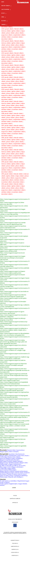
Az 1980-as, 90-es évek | (19, 465)
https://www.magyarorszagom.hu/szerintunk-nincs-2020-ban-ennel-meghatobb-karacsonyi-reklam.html (14, 375)
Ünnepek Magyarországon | (7, 472)
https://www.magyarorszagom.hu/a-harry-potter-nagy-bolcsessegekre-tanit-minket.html (15, 421)
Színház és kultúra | (12, 474)
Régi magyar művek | (5, 467)
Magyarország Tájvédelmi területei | (10, 462)
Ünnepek (3, 24)
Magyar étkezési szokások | (7, 471)
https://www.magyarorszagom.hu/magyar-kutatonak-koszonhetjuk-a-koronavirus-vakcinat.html (13, 257)
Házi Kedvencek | (20, 454)
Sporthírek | (12, 454)
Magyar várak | (24, 462)
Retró (3, 13)
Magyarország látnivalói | (7, 460)
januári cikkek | (9, 29)
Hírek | (14, 450)
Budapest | (20, 477)
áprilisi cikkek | (16, 31)
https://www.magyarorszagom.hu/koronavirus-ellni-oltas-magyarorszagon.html (14, 379)
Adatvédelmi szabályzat (15, 498)
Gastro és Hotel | (4, 475)
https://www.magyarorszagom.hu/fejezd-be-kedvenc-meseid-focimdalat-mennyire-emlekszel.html (13, 365)
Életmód (3, 20)
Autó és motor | (22, 474)
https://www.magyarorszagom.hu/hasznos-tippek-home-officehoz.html (13, 250)
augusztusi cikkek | (7, 35)
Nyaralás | (17, 460)
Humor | (12, 475)
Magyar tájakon (5, 5)
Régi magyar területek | (6, 461)
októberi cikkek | (6, 37)
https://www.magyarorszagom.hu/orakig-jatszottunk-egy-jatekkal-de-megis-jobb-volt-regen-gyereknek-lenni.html (13, 341)
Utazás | (27, 455)
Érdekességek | (4, 477)
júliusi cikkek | (20, 33)
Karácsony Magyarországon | (8, 458)
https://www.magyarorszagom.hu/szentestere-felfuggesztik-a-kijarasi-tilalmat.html (14, 406)
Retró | (11, 451)
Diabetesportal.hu (15, 546)
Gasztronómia (5, 9)
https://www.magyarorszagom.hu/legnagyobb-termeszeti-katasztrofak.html (14, 396)
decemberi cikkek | (7, 27)
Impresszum (15, 502)
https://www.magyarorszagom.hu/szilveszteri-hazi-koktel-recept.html (14, 436)
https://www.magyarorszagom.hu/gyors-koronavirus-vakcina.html (12, 312)
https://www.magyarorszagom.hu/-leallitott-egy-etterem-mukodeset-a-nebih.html (15, 357)
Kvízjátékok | (19, 458)
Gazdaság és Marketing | (21, 475)
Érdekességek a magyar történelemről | (10, 464)
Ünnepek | (16, 451)
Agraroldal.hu (15, 555)
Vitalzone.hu (15, 543)
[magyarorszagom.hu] (22, 2)
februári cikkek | (19, 29)
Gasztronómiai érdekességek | (8, 470)
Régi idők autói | (12, 477)
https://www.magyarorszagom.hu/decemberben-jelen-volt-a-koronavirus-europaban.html (15, 334)
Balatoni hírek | (12, 457)
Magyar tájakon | (4, 451)
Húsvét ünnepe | (19, 472)
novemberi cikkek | (17, 37)
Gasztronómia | (20, 450)
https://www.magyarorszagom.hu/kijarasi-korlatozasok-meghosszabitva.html (12, 272)
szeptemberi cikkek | (19, 35)
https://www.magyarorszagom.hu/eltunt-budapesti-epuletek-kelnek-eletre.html (12, 389)
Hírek (2, 17)
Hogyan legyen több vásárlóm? (15, 519)
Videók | (18, 457)
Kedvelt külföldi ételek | (21, 471)
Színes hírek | (21, 455)
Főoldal (15, 495)
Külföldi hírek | (13, 455)
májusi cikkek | (20, 176)
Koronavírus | (3, 474)
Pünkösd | (27, 472)
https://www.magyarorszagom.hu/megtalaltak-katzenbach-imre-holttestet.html (14, 383)
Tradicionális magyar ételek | (8, 468)
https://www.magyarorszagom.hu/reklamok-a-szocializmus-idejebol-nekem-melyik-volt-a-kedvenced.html (14, 330)
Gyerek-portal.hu (15, 552)
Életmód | (9, 450)
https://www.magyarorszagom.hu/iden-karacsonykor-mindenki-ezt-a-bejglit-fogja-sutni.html (13, 350)
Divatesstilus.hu (15, 549)
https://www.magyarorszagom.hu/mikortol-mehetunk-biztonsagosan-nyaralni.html (13, 295)
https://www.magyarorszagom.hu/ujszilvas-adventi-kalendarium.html (13, 227)
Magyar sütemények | (17, 467)
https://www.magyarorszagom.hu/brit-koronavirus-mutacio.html (11, 403)
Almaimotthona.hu (15, 540)
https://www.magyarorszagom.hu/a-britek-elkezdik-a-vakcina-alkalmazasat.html (13, 223)
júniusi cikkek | (11, 33)
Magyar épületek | (18, 461)
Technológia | (4, 457)
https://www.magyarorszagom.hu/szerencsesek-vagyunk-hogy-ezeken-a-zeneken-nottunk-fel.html (15, 425)
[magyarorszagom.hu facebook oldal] (15, 525)
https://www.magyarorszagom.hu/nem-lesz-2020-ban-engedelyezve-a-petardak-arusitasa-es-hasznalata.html (15, 370)
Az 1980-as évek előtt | (6, 465)
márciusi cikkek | (6, 31)
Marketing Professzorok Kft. (19, 533)
